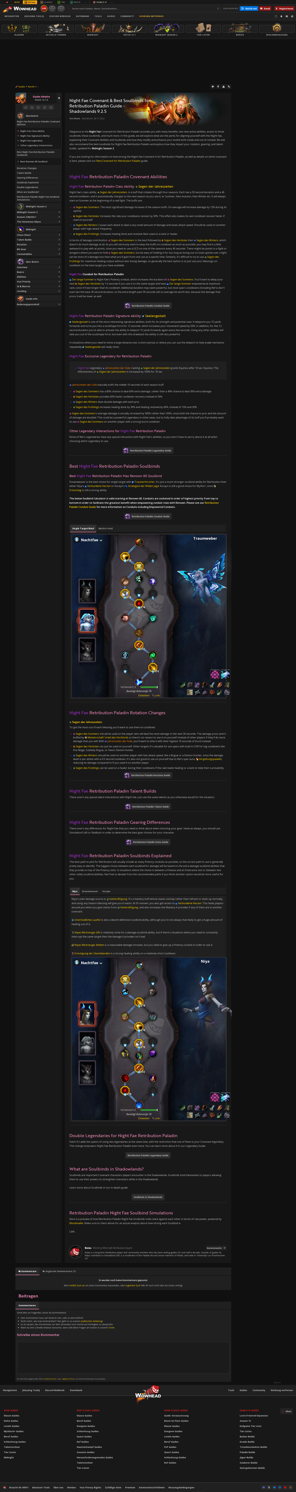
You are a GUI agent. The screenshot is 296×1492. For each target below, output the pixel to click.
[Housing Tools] (31, 1390)
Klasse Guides (11, 1415)
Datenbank (82, 16)
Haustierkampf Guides (89, 1447)
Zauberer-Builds (248, 1462)
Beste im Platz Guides (176, 1420)
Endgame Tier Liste (250, 1426)
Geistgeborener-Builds (252, 1467)
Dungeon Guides (86, 1426)
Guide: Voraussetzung (176, 1415)
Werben (71, 1487)
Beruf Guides (11, 1436)
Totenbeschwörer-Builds (253, 1447)
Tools (231, 1390)
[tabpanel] (148, 616)
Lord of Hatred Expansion (254, 1415)
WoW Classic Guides (176, 1410)
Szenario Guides (86, 1452)
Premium (130, 1487)
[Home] (21, 8)
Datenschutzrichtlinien (152, 1487)
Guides (111, 16)
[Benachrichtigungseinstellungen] (281, 16)
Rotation (22, 244)
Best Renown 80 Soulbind (33, 161)
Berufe (31, 86)
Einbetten (144, 695)
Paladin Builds (247, 1452)
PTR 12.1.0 (52, 8)
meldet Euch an (77, 1285)
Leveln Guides (11, 1426)
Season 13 (245, 1420)
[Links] (229, 86)
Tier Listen (10, 1452)
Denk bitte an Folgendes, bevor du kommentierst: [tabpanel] (66, 1345)
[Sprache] (292, 16)
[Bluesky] (274, 1487)
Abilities (21, 276)
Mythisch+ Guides (14, 1431)
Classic (48, 2)
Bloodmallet (76, 1223)
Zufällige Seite (113, 1487)
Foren (112, 1327)
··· (85, 2)
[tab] (83, 528)
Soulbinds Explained (28, 182)
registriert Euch (132, 1285)
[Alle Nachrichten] (7, 2)
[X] (269, 1487)
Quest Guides (84, 1436)
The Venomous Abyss (29, 221)
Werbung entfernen (151, 16)
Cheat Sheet (24, 234)
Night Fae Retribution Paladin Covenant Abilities (38, 123)
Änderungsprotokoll (28, 304)
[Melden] (223, 86)
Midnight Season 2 (27, 212)
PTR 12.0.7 (61, 8)
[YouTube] (285, 1487)
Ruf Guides (83, 1441)
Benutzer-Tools (41, 1487)
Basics (20, 272)
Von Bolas (74, 118)
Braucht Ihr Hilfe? (19, 1487)
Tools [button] (98, 16)
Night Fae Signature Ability (35, 135)
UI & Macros (23, 286)
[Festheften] (218, 86)
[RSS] (290, 1487)
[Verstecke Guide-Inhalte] (59, 98)
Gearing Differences (27, 177)
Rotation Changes (27, 168)
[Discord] (263, 1487)
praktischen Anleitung (91, 1321)
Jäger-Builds (246, 1457)
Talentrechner (12, 1447)
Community (127, 16)
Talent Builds (24, 172)
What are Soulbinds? (28, 192)
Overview (22, 267)
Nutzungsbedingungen (181, 1487)
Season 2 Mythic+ (26, 216)
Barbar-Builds (247, 1436)
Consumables (24, 254)
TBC (63, 2)
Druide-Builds (247, 1441)
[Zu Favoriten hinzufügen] (212, 86)
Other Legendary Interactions (36, 145)
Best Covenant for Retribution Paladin (118, 161)
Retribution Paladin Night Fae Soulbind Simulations (38, 198)
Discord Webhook (60, 16)
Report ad (277, 1382)
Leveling (21, 291)
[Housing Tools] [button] (34, 16)
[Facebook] (280, 1487)
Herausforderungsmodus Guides (95, 1457)
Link (157, 695)
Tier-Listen (83, 1467)
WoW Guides (11, 1410)
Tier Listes (246, 1431)
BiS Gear (21, 249)
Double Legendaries (27, 187)
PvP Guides (170, 1447)
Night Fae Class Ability (32, 131)
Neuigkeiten (12, 16)
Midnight (9, 1457)
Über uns (58, 1487)
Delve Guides (11, 1420)
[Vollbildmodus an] (276, 16)
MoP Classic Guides (88, 1410)
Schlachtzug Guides (15, 1441)
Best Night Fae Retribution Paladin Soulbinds (36, 153)
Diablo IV (102, 2)
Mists (77, 2)
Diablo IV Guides (249, 1410)
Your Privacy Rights (90, 1487)
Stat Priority (24, 281)
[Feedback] (286, 16)
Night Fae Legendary (31, 140)
